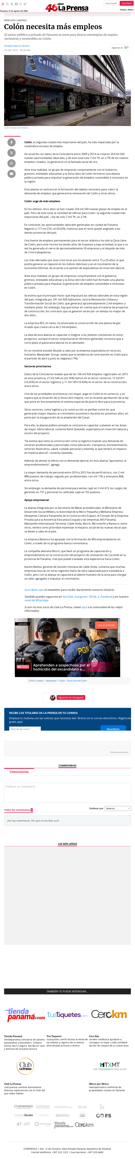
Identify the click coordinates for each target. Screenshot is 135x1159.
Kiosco (131, 9)
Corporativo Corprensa (25, 1107)
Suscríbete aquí (34, 590)
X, (98, 596)
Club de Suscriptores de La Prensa (83, 1116)
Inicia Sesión (111, 3)
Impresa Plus (43, 1125)
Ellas (83, 1108)
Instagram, (81, 596)
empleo (40, 680)
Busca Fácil (63, 1115)
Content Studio (24, 1116)
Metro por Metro (24, 1124)
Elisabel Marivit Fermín (16, 45)
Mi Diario (64, 1108)
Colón (62, 680)
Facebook (106, 596)
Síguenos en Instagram (71, 697)
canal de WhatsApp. (36, 600)
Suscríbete (127, 3)
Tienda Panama (64, 1125)
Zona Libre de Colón (77, 680)
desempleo (51, 680)
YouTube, (68, 596)
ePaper (123, 9)
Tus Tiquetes (43, 1116)
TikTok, (92, 596)
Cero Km (84, 1125)
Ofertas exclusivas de (119, 752)
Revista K (103, 1107)
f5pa (104, 1116)
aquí (84, 607)
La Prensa (43, 1107)
